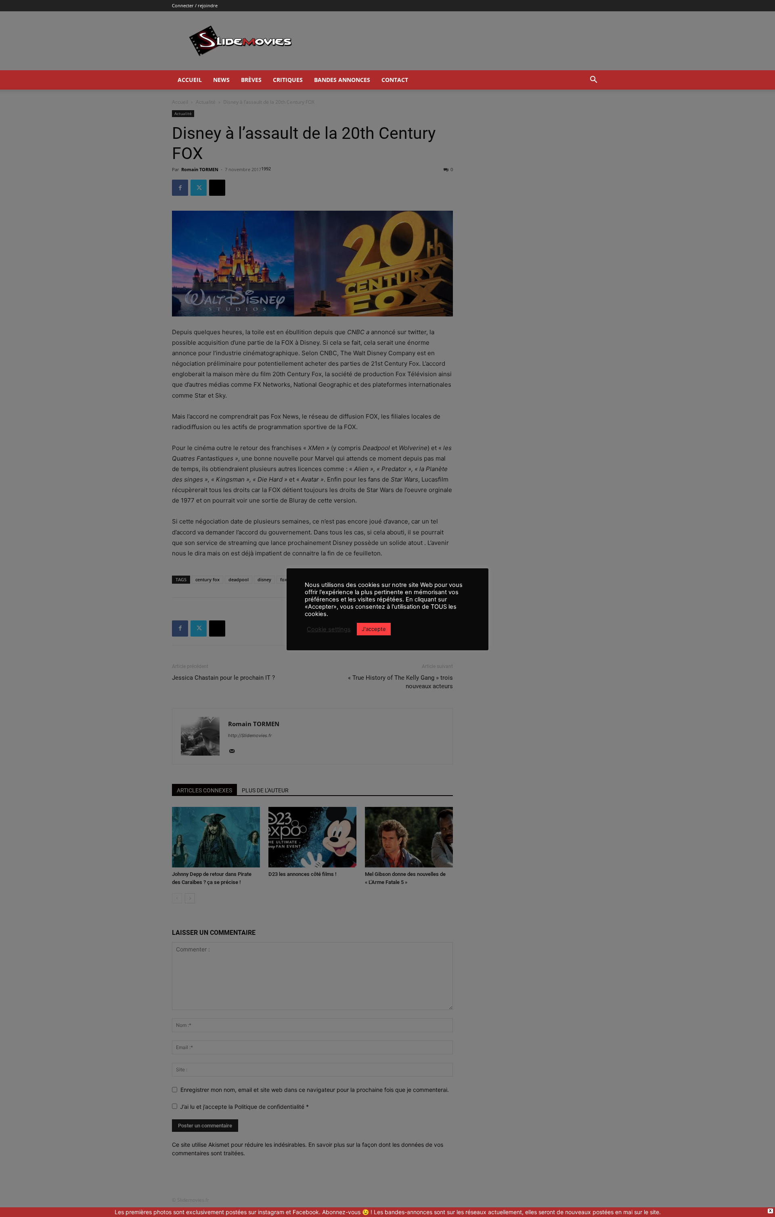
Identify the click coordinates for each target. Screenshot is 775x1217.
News (221, 80)
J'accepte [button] (374, 629)
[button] (593, 80)
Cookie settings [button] (329, 629)
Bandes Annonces (342, 80)
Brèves (251, 80)
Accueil (190, 80)
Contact (394, 80)
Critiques (288, 80)
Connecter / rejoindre (195, 5)
